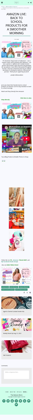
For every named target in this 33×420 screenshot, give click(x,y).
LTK (11, 260)
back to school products (8, 289)
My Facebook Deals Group (9, 261)
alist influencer (13, 287)
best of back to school (21, 289)
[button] (1, 2)
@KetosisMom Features (11, 6)
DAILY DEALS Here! (12, 265)
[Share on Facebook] (24, 292)
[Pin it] (30, 292)
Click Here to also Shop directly (16, 98)
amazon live (5, 287)
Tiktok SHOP (23, 260)
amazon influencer (24, 287)
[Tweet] (27, 292)
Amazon (15, 260)
